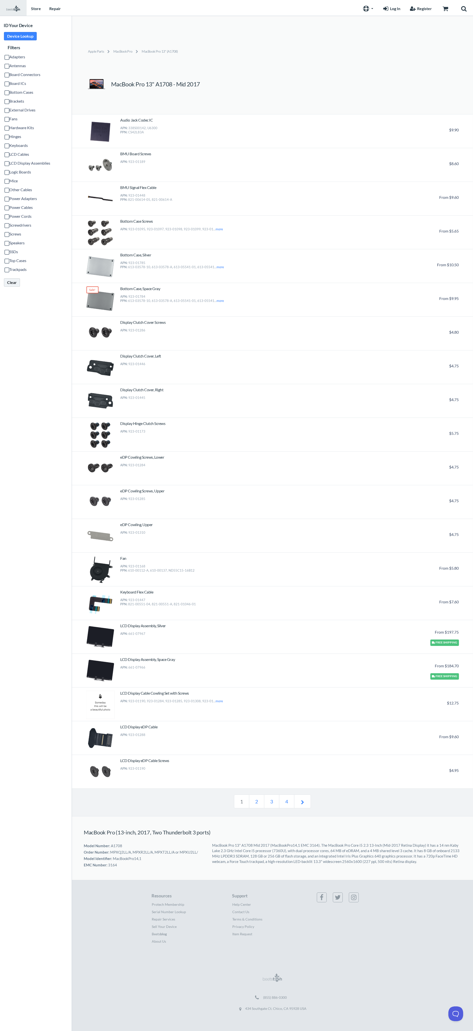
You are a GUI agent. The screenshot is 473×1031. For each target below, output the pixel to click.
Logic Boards (20, 172)
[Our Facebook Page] (325, 897)
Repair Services (163, 919)
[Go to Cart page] (445, 8)
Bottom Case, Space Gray (140, 288)
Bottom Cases (21, 92)
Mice (13, 180)
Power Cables (21, 207)
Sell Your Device (164, 926)
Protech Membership (168, 904)
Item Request (242, 934)
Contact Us (240, 912)
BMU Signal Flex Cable (138, 187)
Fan (123, 558)
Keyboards (18, 145)
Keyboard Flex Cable (136, 592)
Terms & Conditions (247, 919)
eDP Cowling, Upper (136, 524)
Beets (159, 934)
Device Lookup (20, 36)
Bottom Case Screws (136, 221)
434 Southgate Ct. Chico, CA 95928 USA (275, 1008)
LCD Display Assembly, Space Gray (147, 659)
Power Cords (20, 216)
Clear (12, 282)
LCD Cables (19, 154)
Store (36, 8)
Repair (55, 8)
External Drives (22, 110)
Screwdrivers (20, 225)
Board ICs (17, 83)
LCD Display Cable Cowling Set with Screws (154, 693)
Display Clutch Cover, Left (140, 356)
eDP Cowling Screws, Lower (142, 457)
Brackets (16, 101)
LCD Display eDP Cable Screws (144, 760)
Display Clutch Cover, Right (141, 389)
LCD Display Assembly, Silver (143, 625)
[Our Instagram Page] (357, 897)
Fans (13, 118)
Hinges (15, 136)
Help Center (241, 904)
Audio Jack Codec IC (136, 120)
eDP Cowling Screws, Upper (142, 490)
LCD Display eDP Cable (138, 726)
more (219, 229)
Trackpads (18, 269)
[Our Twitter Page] (341, 897)
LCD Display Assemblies (29, 163)
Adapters (17, 56)
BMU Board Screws (135, 153)
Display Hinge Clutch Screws (142, 423)
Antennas (17, 65)
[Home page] (13, 8)
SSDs (13, 251)
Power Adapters (23, 198)
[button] (367, 8)
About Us (159, 941)
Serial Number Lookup (169, 912)
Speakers (17, 242)
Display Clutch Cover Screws (143, 322)
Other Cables (20, 189)
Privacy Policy (243, 926)
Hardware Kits (21, 127)
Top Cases (17, 260)
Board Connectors (24, 74)
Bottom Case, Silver (135, 254)
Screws (15, 234)
